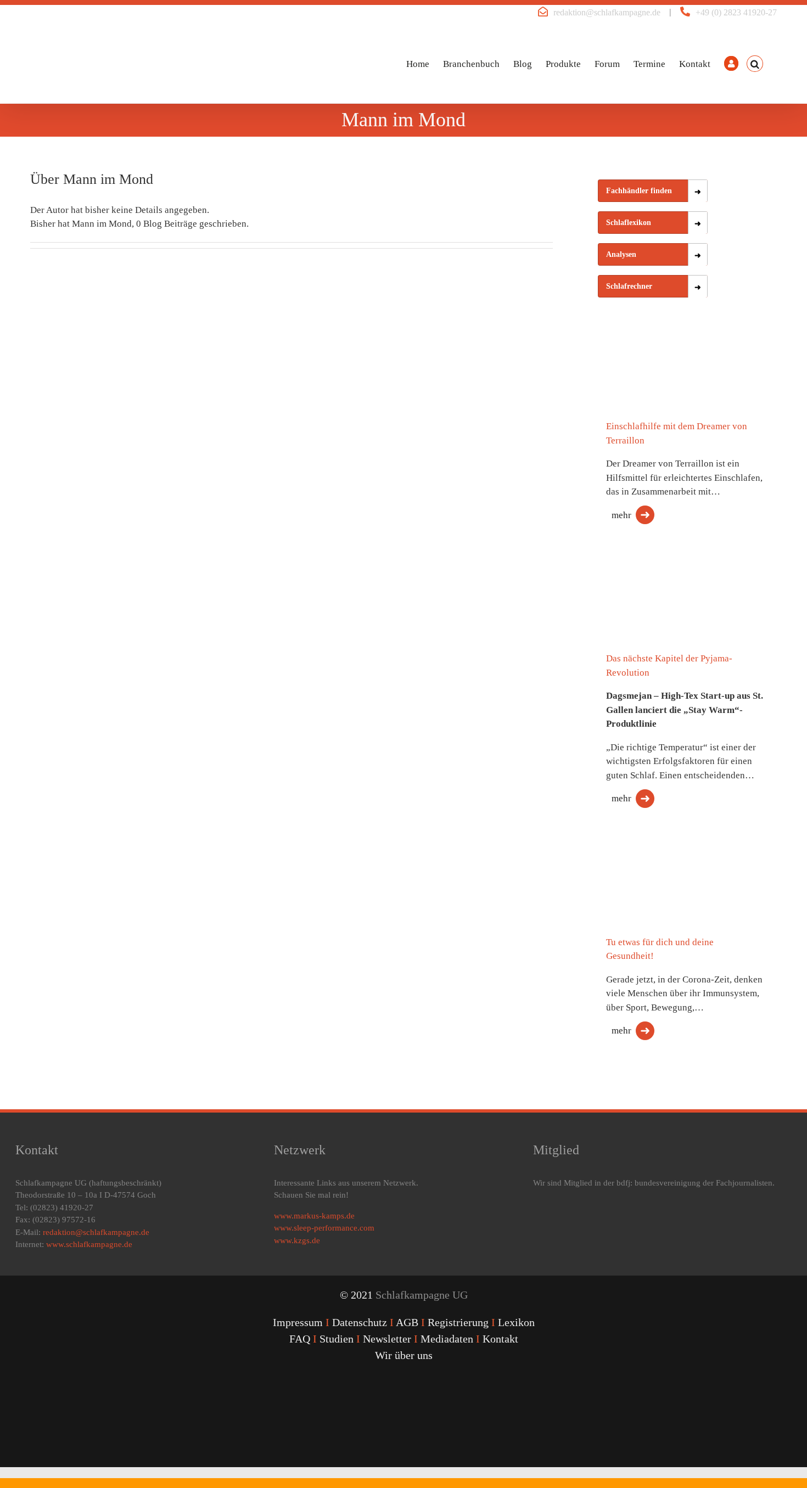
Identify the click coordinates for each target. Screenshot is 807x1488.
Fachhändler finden (639, 191)
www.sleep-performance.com (324, 1227)
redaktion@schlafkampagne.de (606, 12)
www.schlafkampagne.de (89, 1244)
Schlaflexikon (628, 222)
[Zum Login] (731, 64)
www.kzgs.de (297, 1240)
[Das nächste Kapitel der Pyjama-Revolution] (653, 596)
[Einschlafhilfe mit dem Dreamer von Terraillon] (653, 372)
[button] (755, 64)
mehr (621, 515)
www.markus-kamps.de (314, 1215)
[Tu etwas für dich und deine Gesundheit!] (653, 884)
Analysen (621, 254)
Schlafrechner (629, 286)
